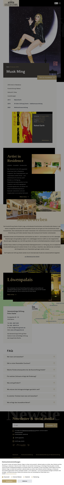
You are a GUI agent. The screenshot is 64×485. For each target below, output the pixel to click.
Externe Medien (17, 477)
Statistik (27, 477)
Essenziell (6, 477)
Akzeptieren (9, 481)
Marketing (36, 477)
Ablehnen (24, 481)
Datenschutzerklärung (11, 473)
